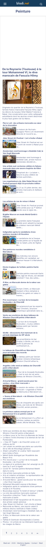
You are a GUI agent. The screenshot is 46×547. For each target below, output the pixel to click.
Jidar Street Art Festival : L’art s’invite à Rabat (22, 504)
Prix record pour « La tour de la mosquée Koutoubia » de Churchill (20, 461)
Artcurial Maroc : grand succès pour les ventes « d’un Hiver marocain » (22, 481)
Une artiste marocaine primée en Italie (19, 473)
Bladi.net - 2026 (9, 543)
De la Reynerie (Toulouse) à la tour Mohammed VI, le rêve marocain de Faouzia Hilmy (21, 72)
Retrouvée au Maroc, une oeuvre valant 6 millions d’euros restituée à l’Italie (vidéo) (20, 507)
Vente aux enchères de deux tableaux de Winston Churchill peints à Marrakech (20, 432)
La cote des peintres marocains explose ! (20, 493)
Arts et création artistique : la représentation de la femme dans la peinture (23, 476)
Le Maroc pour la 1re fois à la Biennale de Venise (23, 435)
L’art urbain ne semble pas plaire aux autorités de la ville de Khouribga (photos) (22, 447)
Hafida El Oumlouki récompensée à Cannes (21, 520)
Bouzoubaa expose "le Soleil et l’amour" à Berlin (23, 491)
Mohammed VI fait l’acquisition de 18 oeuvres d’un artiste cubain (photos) (22, 501)
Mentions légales (23, 543)
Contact (34, 543)
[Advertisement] (23, 41)
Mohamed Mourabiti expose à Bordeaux (20, 484)
